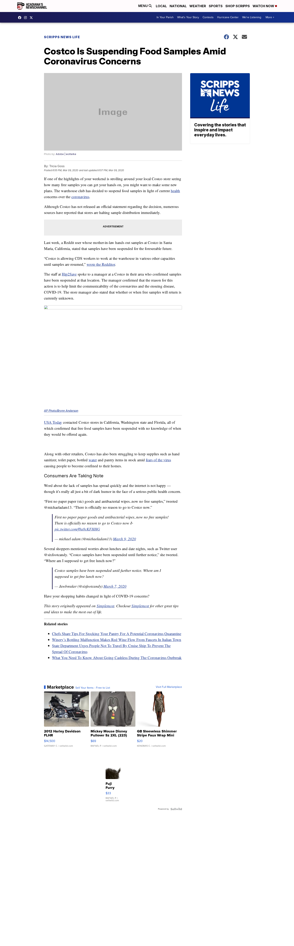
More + (270, 17)
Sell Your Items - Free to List (92, 687)
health (175, 190)
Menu (143, 6)
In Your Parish (165, 17)
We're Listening (251, 17)
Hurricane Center (228, 17)
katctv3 (20, 17)
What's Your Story (188, 17)
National (178, 6)
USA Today (53, 422)
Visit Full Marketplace (169, 687)
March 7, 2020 (114, 586)
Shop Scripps (237, 6)
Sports (216, 6)
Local (161, 6)
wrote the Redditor (101, 264)
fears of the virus (158, 459)
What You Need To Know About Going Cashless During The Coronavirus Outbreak (117, 657)
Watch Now (264, 6)
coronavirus (80, 196)
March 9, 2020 (124, 538)
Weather (197, 6)
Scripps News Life (62, 37)
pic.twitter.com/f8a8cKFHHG (77, 528)
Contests (208, 17)
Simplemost (105, 605)
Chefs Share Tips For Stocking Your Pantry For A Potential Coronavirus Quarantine (116, 633)
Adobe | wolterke (66, 154)
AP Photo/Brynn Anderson (61, 410)
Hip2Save (69, 274)
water (93, 459)
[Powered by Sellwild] (176, 809)
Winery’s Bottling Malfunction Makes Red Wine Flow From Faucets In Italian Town (116, 639)
